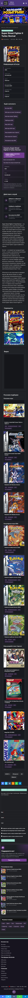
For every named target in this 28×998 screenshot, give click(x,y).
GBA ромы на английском (12, 27)
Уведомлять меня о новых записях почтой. (12, 836)
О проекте (3, 975)
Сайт (2, 823)
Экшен (3, 929)
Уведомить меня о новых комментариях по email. (14, 833)
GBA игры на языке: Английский (12, 112)
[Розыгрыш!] (14, 15)
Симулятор (4, 926)
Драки (14, 777)
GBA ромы (3, 960)
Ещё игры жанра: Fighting (11, 116)
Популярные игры (5, 946)
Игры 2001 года (8, 124)
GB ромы (3, 966)
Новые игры (4, 948)
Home (3, 27)
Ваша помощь (4, 977)
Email (2, 817)
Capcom (15, 774)
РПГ (25, 923)
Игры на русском (5, 950)
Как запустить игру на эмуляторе (12, 162)
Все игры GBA (8, 108)
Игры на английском (6, 953)
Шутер (22, 926)
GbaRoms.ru (13, 986)
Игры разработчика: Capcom (12, 132)
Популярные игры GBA (10, 140)
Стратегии (16, 926)
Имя (2, 812)
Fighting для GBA (9, 120)
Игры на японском (5, 955)
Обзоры (3, 971)
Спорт (10, 926)
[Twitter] (6, 783)
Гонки (3, 923)
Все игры (3, 944)
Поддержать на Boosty (14, 860)
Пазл (13, 923)
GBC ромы (3, 964)
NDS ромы (3, 962)
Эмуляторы (4, 973)
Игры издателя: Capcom (11, 136)
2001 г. (8, 774)
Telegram (3, 979)
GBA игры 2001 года (10, 128)
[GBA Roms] (9, 3)
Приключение (19, 923)
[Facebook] (2, 783)
